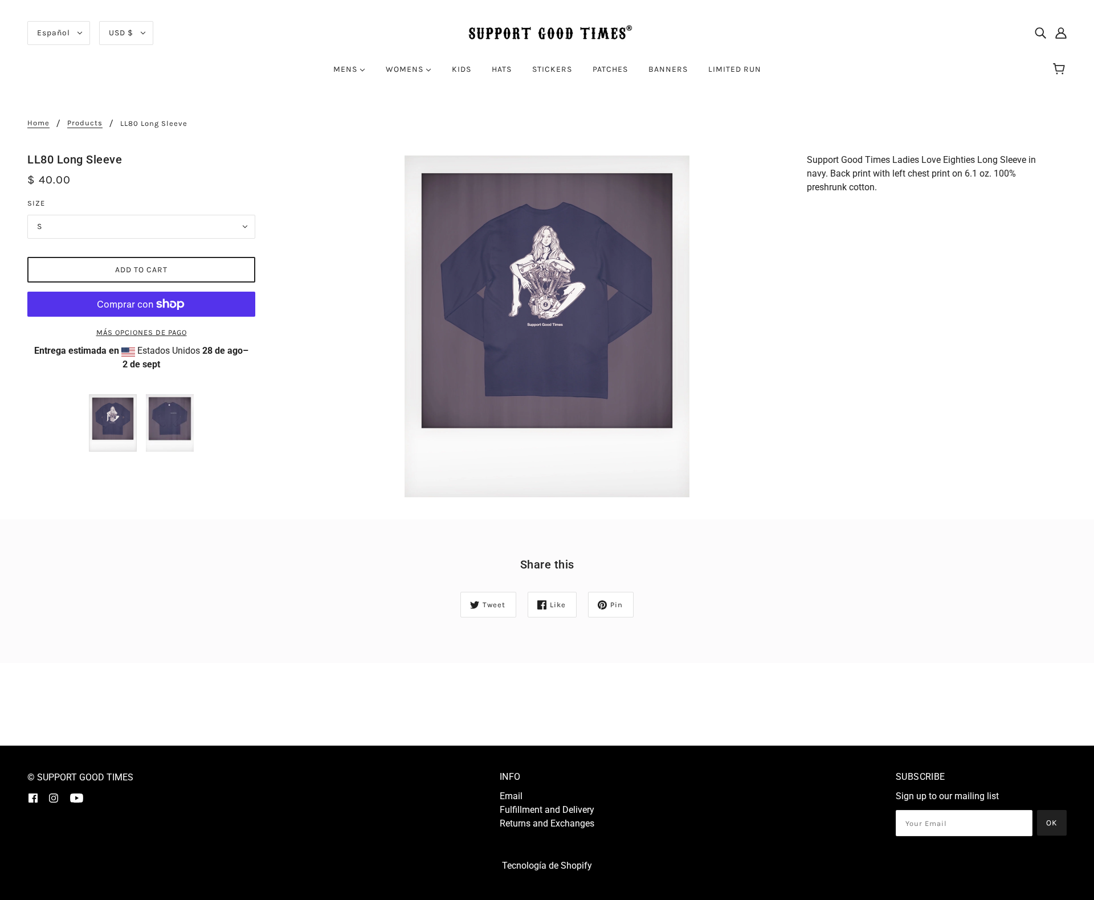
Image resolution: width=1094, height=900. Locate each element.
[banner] (547, 32)
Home (38, 123)
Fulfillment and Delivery (547, 809)
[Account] (1061, 33)
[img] (1040, 33)
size (36, 203)
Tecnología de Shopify (547, 865)
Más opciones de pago (141, 332)
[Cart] (1061, 69)
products (85, 123)
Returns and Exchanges (547, 823)
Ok (1052, 823)
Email (511, 796)
